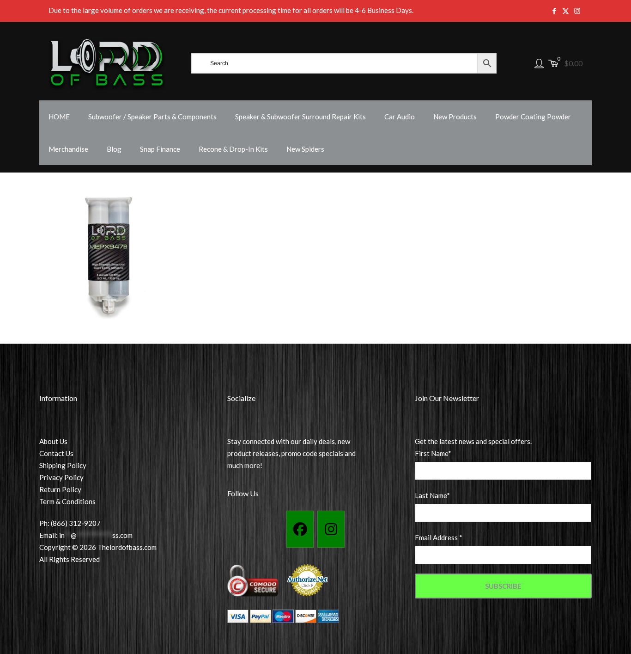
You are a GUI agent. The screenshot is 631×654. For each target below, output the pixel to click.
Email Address (438, 537)
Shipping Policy (62, 465)
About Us (53, 441)
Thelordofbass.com (127, 547)
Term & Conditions (67, 501)
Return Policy (60, 489)
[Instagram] (331, 529)
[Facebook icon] (554, 10)
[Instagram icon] (577, 10)
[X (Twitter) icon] (565, 10)
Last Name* (432, 495)
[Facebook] (300, 529)
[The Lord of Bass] (107, 63)
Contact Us (56, 453)
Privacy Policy (61, 477)
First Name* (433, 453)
